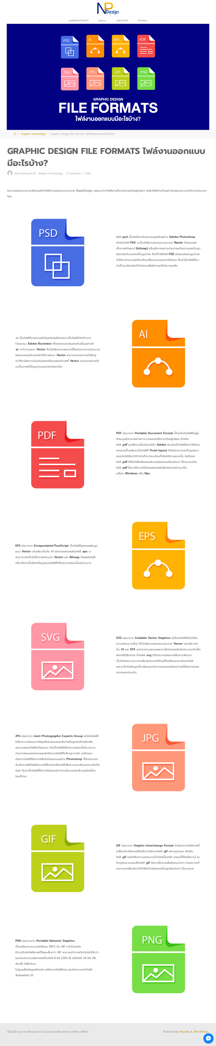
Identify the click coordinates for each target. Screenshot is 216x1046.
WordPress (201, 1031)
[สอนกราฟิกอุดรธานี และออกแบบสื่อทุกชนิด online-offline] (108, 8)
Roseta (184, 1031)
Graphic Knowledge (33, 134)
